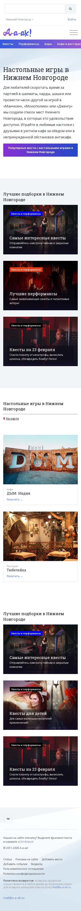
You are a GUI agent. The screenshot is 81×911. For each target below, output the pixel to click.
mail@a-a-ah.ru (61, 887)
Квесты (8, 44)
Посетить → (15, 499)
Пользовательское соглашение (23, 869)
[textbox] (35, 5)
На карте (12, 418)
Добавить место (52, 859)
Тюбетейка (16, 570)
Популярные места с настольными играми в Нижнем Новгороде (40, 150)
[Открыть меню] (74, 32)
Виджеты (37, 864)
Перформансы (29, 44)
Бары (48, 44)
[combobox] (35, 9)
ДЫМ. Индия (18, 493)
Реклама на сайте (27, 859)
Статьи (7, 859)
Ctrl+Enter (25, 842)
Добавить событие (15, 864)
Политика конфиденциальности (24, 874)
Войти (72, 19)
